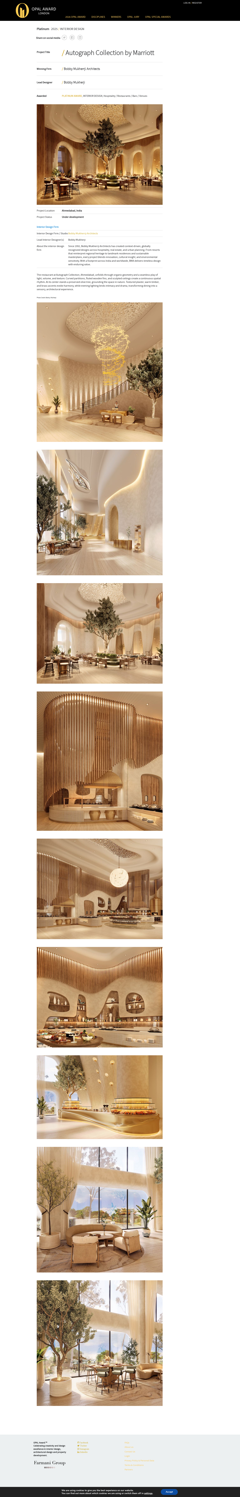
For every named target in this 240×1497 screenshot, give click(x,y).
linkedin (83, 1452)
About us (129, 1447)
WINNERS (116, 17)
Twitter (83, 1446)
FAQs (127, 1442)
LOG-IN (187, 3)
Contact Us (130, 1451)
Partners (129, 1469)
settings (148, 1493)
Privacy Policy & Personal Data (139, 1460)
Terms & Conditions (134, 1465)
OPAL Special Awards (158, 17)
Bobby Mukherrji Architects (83, 233)
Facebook (83, 1442)
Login (127, 1455)
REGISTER (197, 3)
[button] (64, 37)
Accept (169, 1491)
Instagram (84, 1449)
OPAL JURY (133, 17)
